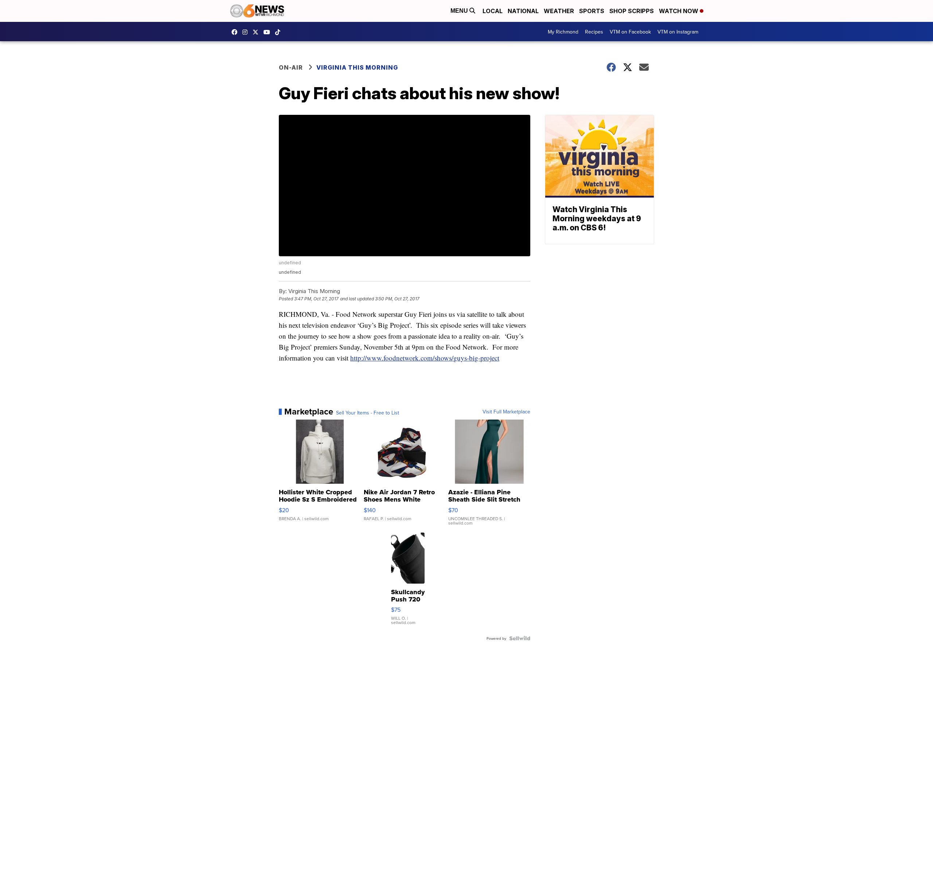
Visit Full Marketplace (506, 411)
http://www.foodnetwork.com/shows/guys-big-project (424, 357)
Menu (459, 11)
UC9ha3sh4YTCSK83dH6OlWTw (268, 32)
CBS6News (236, 32)
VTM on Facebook (630, 31)
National (523, 11)
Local (493, 11)
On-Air (291, 67)
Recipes (594, 31)
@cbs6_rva (279, 32)
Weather (559, 11)
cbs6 (246, 32)
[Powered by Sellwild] (519, 638)
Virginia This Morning (357, 67)
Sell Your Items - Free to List (367, 412)
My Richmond (563, 31)
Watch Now (679, 11)
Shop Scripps (631, 11)
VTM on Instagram (677, 31)
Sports (591, 11)
